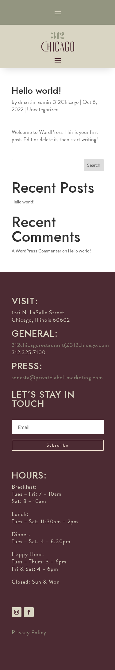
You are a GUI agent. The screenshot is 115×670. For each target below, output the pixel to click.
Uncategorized (43, 109)
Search (93, 165)
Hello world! (23, 201)
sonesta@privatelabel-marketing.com (57, 377)
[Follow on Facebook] (29, 612)
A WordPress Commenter (36, 250)
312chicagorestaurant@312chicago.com (60, 345)
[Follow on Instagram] (16, 612)
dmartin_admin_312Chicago (48, 102)
